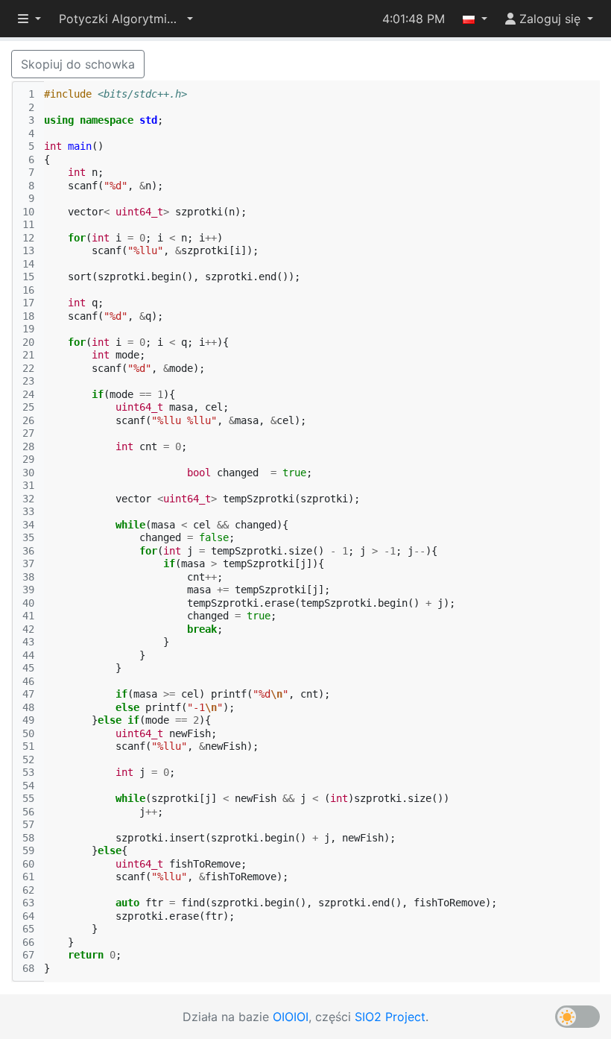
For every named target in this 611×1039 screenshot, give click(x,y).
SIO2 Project (390, 1016)
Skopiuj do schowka (78, 64)
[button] (126, 18)
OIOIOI (290, 1016)
